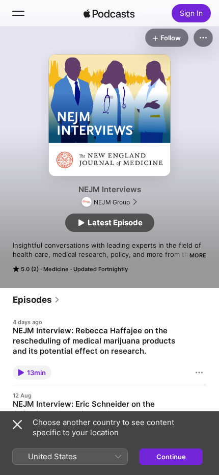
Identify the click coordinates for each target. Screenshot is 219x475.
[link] (36, 299)
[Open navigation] (18, 13)
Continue (171, 457)
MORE (197, 255)
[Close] (17, 424)
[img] (109, 13)
